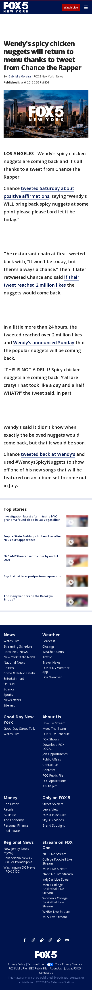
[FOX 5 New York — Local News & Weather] (16, 7)
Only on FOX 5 (56, 797)
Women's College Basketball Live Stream (55, 902)
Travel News (51, 662)
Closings (48, 646)
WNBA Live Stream (56, 911)
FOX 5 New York (44, 76)
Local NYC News (16, 652)
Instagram (33, 940)
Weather (51, 634)
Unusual (9, 684)
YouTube (50, 940)
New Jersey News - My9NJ (17, 850)
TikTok (41, 940)
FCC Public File (52, 775)
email (67, 940)
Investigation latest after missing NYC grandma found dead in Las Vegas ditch (32, 518)
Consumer (11, 804)
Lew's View (50, 809)
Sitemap (9, 705)
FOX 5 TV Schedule (56, 734)
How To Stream (53, 723)
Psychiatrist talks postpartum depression (32, 576)
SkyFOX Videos (53, 820)
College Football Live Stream (57, 861)
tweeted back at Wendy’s (48, 454)
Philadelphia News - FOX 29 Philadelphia (18, 860)
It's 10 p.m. (50, 786)
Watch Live (71, 7)
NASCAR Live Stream (57, 874)
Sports (8, 694)
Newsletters (12, 700)
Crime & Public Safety (19, 673)
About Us (51, 716)
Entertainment (14, 678)
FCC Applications (54, 781)
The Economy (14, 820)
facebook (24, 940)
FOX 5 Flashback (54, 815)
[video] (77, 521)
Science (9, 689)
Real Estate (12, 831)
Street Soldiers (52, 804)
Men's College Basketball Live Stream (53, 889)
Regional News (18, 842)
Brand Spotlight (53, 825)
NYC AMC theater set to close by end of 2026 (31, 558)
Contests (48, 770)
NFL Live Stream (54, 854)
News (59, 76)
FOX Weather (52, 677)
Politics (9, 668)
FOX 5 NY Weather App (55, 670)
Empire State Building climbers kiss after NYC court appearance (32, 538)
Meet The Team (54, 728)
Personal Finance (16, 825)
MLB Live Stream (54, 869)
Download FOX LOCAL (53, 746)
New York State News (19, 657)
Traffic (47, 657)
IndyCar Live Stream (56, 879)
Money (10, 797)
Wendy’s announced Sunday (43, 343)
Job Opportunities (55, 754)
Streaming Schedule (18, 646)
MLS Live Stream (54, 917)
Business (10, 815)
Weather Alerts (53, 652)
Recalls (9, 809)
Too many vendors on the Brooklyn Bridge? (28, 598)
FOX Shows (50, 739)
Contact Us (50, 765)
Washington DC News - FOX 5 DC (19, 869)
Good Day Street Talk (19, 728)
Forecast (48, 641)
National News (14, 662)
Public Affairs (51, 759)
